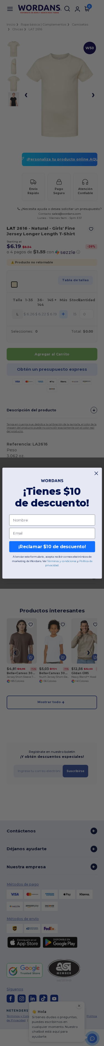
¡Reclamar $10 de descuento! (52, 546)
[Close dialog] (96, 473)
